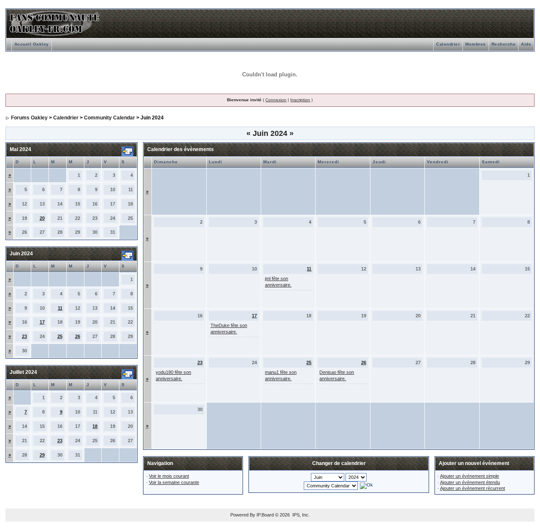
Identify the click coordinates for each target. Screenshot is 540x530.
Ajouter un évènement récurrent (472, 488)
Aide (526, 44)
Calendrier (448, 44)
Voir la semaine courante (174, 482)
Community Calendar (109, 118)
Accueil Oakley (31, 44)
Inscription (300, 99)
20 (42, 218)
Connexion (275, 99)
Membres (475, 44)
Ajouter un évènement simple (469, 476)
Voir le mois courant (169, 476)
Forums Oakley (29, 118)
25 (59, 336)
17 (42, 321)
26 (77, 336)
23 (24, 336)
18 (94, 426)
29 (42, 454)
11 (60, 308)
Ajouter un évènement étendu (470, 482)
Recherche (503, 44)
